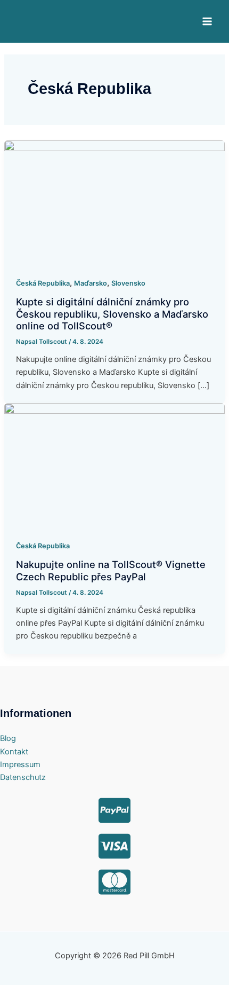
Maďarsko (90, 283)
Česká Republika (43, 283)
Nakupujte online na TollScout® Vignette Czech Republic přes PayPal (111, 570)
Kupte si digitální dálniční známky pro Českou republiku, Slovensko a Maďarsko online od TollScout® (112, 314)
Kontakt (14, 752)
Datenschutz (23, 777)
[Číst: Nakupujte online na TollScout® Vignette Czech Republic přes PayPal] (114, 465)
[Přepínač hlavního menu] (207, 21)
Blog (8, 738)
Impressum (20, 764)
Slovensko (128, 283)
